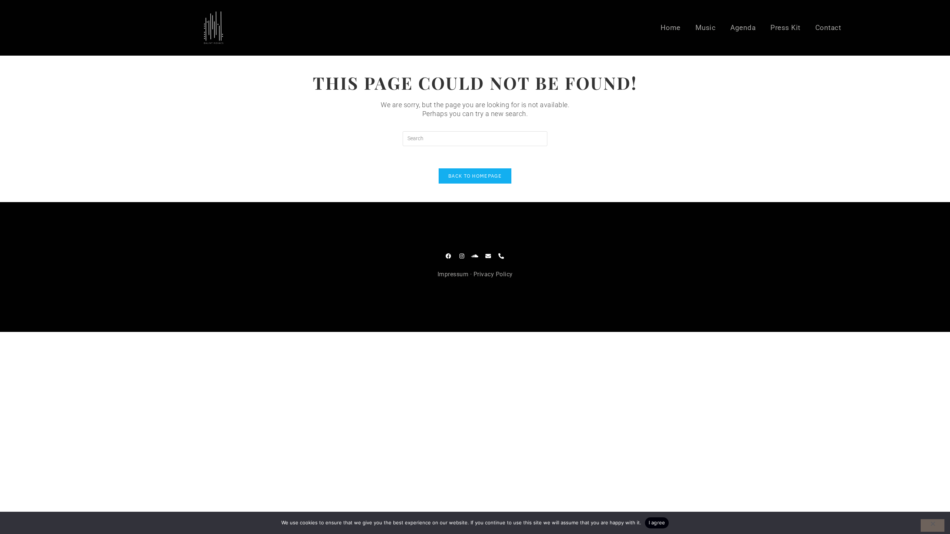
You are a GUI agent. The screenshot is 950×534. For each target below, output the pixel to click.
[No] (932, 525)
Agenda (743, 27)
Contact (828, 27)
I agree (657, 522)
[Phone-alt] (501, 256)
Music (705, 27)
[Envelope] (488, 256)
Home (671, 27)
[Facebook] (448, 256)
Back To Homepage (475, 176)
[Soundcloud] (475, 256)
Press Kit (785, 27)
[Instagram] (462, 256)
